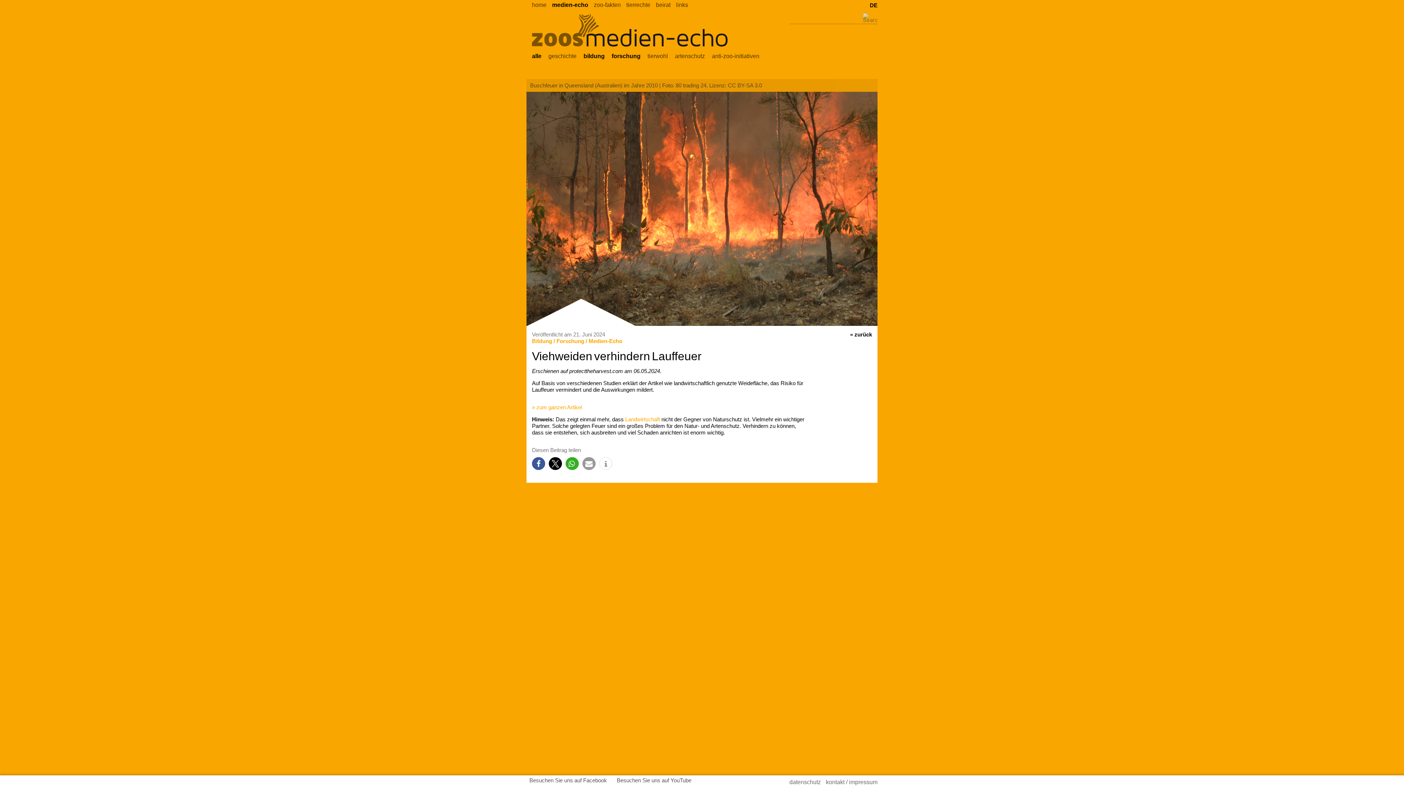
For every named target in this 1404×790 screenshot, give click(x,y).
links (682, 5)
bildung (594, 56)
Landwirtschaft (642, 419)
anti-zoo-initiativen (735, 56)
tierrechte (638, 5)
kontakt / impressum (852, 782)
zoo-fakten (607, 5)
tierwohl (658, 56)
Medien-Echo (605, 341)
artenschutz (690, 56)
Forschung (570, 341)
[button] (538, 463)
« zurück (861, 334)
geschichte (562, 56)
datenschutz (805, 782)
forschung (626, 56)
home (539, 5)
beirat (663, 5)
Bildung (542, 341)
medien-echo (570, 5)
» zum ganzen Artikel (557, 407)
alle (536, 56)
